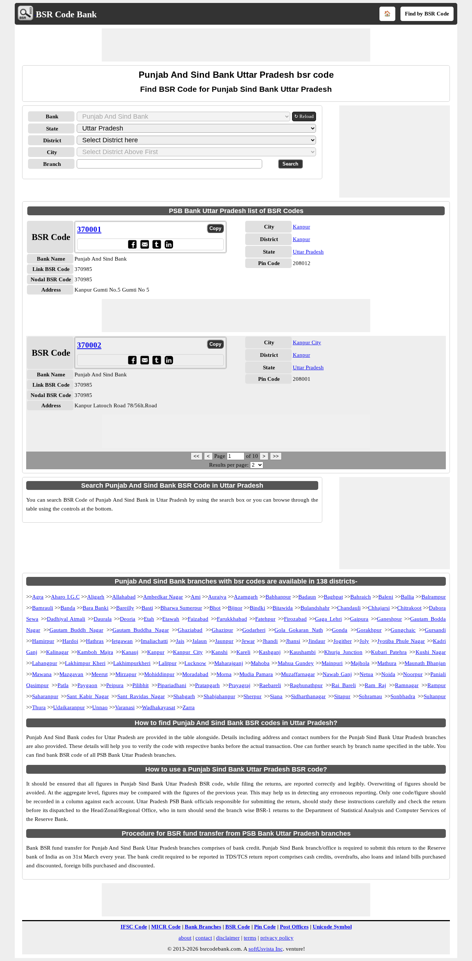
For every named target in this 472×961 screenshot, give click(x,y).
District (52, 140)
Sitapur (342, 696)
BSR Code (237, 927)
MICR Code (166, 927)
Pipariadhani (171, 685)
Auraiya (217, 597)
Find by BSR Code (427, 14)
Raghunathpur (306, 685)
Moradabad (195, 674)
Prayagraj (239, 685)
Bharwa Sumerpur (181, 608)
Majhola (360, 663)
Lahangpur (44, 663)
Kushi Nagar (431, 652)
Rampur (436, 685)
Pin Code (265, 927)
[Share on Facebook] (132, 244)
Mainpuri (332, 663)
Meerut (99, 674)
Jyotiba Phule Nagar (401, 641)
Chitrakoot (409, 608)
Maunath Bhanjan (425, 663)
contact (203, 938)
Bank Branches (203, 927)
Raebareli (270, 685)
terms (250, 938)
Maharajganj (228, 663)
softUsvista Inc (266, 949)
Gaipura (359, 619)
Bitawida (283, 608)
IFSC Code (134, 927)
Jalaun (199, 641)
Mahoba (260, 663)
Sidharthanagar (308, 696)
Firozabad (295, 619)
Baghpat (333, 597)
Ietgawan (122, 641)
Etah (149, 619)
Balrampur (433, 597)
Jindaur (316, 641)
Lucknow (195, 663)
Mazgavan (71, 674)
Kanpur (301, 227)
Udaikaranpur (69, 707)
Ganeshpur (389, 619)
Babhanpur (278, 597)
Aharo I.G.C (65, 597)
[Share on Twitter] (156, 244)
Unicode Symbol (332, 927)
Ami (196, 597)
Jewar (248, 641)
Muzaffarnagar (298, 674)
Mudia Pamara (256, 674)
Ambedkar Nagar (163, 597)
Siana (276, 696)
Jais (180, 641)
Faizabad (198, 619)
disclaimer (228, 938)
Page (220, 456)
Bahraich (360, 597)
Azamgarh (246, 597)
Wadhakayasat (158, 707)
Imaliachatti (154, 641)
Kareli (243, 652)
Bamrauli (42, 608)
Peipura (115, 685)
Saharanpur (45, 696)
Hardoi (70, 641)
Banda (67, 608)
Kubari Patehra (389, 652)
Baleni (385, 597)
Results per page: (229, 465)
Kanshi (219, 652)
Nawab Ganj (337, 674)
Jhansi (293, 641)
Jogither (342, 641)
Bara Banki (95, 608)
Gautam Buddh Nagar (76, 630)
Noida (388, 674)
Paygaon (87, 685)
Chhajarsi (379, 608)
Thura (39, 707)
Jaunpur (224, 641)
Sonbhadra (403, 696)
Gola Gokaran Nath (298, 630)
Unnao (100, 707)
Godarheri (254, 630)
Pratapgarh (207, 685)
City (52, 152)
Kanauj (130, 652)
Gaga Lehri (328, 619)
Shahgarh (184, 696)
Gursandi (435, 630)
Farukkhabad (232, 619)
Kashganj (270, 652)
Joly (364, 641)
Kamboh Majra (95, 652)
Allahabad (124, 597)
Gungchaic (403, 630)
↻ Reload (304, 116)
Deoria (127, 619)
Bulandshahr (315, 608)
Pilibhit (140, 685)
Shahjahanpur (219, 696)
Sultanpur (435, 696)
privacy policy (277, 938)
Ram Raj (375, 685)
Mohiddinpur (159, 674)
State (52, 129)
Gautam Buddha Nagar (140, 630)
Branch (52, 164)
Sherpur (252, 696)
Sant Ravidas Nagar (141, 696)
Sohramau (370, 696)
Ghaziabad (190, 630)
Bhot (215, 608)
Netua (366, 674)
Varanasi (125, 707)
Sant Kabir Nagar (88, 696)
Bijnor (235, 608)
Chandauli (349, 608)
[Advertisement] (236, 45)
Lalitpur (168, 663)
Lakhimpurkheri (131, 663)
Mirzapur (125, 674)
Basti (147, 608)
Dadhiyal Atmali (66, 619)
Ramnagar (407, 685)
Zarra (189, 707)
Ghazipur (222, 630)
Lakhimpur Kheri (85, 663)
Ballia (407, 597)
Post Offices (294, 927)
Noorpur (413, 674)
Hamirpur (43, 641)
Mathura (386, 663)
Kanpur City (307, 342)
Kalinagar (57, 652)
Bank (52, 116)
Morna (224, 674)
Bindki (257, 608)
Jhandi (270, 641)
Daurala (103, 619)
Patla (63, 685)
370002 (89, 345)
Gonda (339, 630)
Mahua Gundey (296, 663)
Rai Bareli (344, 685)
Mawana (42, 674)
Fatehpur (265, 619)
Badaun (307, 597)
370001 (89, 229)
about (184, 938)
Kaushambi (302, 652)
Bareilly (125, 608)
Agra (38, 597)
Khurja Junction (343, 652)
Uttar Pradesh (308, 252)
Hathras (95, 641)
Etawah (170, 619)
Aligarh (95, 597)
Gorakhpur (369, 630)
